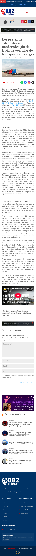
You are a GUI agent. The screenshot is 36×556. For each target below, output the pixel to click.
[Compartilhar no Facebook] (25, 82)
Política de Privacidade (27, 506)
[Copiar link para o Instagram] (29, 82)
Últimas (5, 503)
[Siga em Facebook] (29, 21)
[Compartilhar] (32, 82)
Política (5, 513)
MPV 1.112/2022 (16, 105)
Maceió (5, 516)
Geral (4, 509)
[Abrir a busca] (27, 11)
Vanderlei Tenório (9, 58)
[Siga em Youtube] (25, 21)
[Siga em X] (32, 21)
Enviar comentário (25, 382)
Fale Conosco (24, 513)
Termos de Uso (25, 509)
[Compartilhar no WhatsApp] (21, 82)
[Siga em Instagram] (22, 21)
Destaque (5, 506)
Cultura (5, 520)
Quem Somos (24, 503)
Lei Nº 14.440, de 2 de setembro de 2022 (18, 102)
